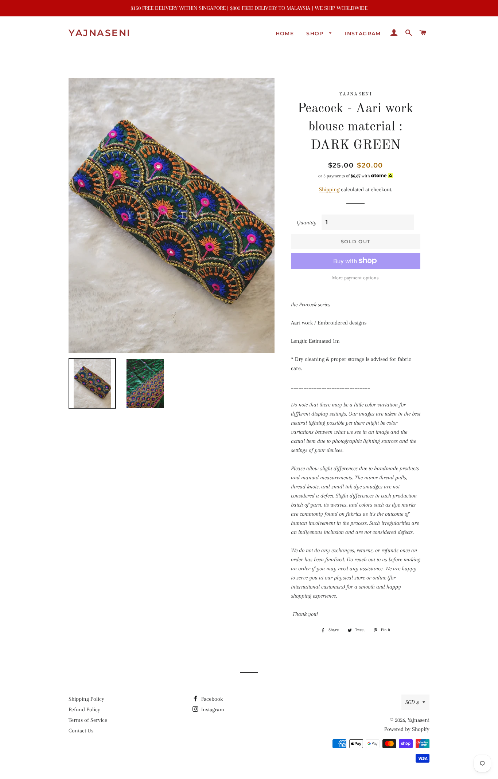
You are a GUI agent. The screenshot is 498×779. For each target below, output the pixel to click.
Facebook (211, 699)
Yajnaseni (100, 32)
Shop (316, 33)
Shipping (329, 189)
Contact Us (81, 730)
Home (285, 33)
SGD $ (412, 702)
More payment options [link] (355, 277)
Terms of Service (88, 720)
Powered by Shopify (406, 729)
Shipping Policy (86, 699)
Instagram (363, 33)
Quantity (306, 222)
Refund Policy (84, 709)
